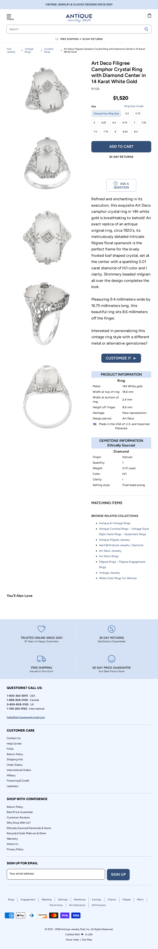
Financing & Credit (18, 780)
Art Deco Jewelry (110, 551)
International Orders (19, 770)
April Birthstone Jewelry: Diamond (121, 545)
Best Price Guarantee (20, 812)
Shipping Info (15, 759)
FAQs (10, 748)
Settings (63, 899)
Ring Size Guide (134, 106)
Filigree (127, 899)
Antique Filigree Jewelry (114, 540)
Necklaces (80, 899)
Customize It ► (121, 358)
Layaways (12, 786)
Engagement (28, 899)
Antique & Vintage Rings (115, 523)
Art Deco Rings (108, 556)
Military (11, 775)
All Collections (77, 905)
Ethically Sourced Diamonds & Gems (29, 828)
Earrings (96, 899)
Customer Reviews (18, 817)
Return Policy (15, 754)
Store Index (72, 939)
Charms (112, 899)
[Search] (146, 29)
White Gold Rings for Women (118, 578)
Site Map (87, 939)
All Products (99, 905)
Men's (140, 899)
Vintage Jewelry (109, 573)
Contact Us (14, 738)
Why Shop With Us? (19, 822)
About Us (12, 844)
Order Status (15, 764)
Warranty (12, 838)
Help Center (14, 743)
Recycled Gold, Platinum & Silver (26, 833)
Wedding (47, 899)
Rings (11, 899)
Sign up (118, 874)
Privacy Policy (15, 849)
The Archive (56, 905)
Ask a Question (121, 185)
